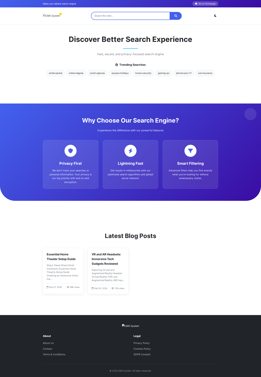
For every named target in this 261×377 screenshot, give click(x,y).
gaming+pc (163, 73)
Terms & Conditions (54, 354)
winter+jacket (55, 73)
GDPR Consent (142, 354)
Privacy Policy (142, 343)
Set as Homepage (207, 4)
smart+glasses (97, 73)
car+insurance (205, 73)
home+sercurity (143, 73)
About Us (48, 343)
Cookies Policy (142, 348)
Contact (47, 348)
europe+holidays (120, 73)
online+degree (76, 73)
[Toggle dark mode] (215, 16)
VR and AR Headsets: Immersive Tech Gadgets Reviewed (106, 258)
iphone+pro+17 (184, 73)
